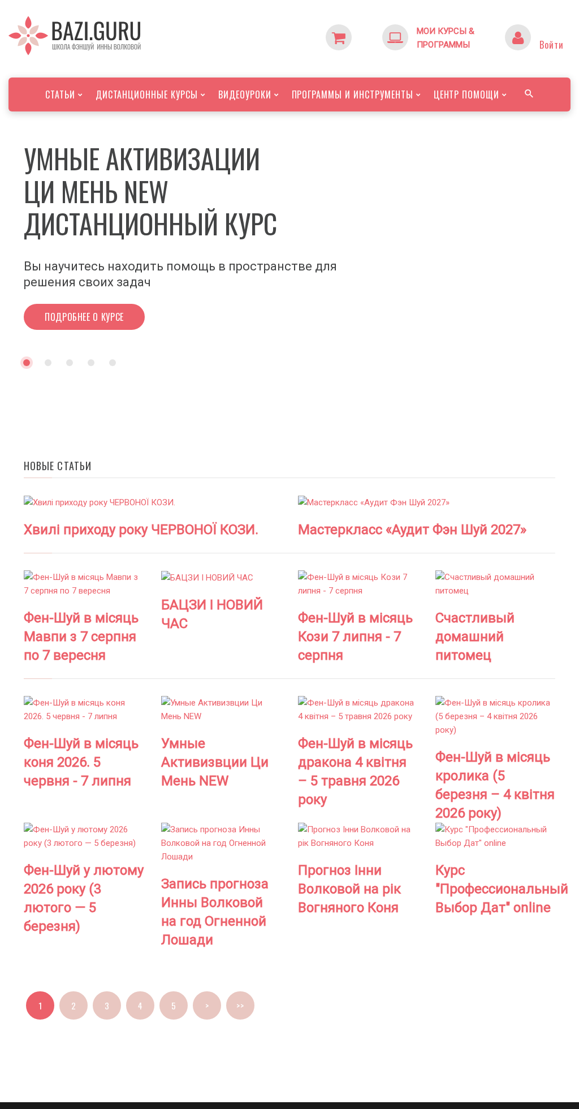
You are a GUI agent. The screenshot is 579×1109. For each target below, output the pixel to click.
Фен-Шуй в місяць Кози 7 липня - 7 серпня (355, 636)
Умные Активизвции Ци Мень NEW (215, 762)
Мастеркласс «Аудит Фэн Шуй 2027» (412, 530)
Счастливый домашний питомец (475, 636)
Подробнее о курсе (84, 284)
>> (240, 1005)
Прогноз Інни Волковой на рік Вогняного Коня (349, 888)
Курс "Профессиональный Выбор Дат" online (501, 888)
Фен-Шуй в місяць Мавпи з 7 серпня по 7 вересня (81, 636)
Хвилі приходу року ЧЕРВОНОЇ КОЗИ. (141, 530)
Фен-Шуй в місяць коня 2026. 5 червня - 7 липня (81, 762)
